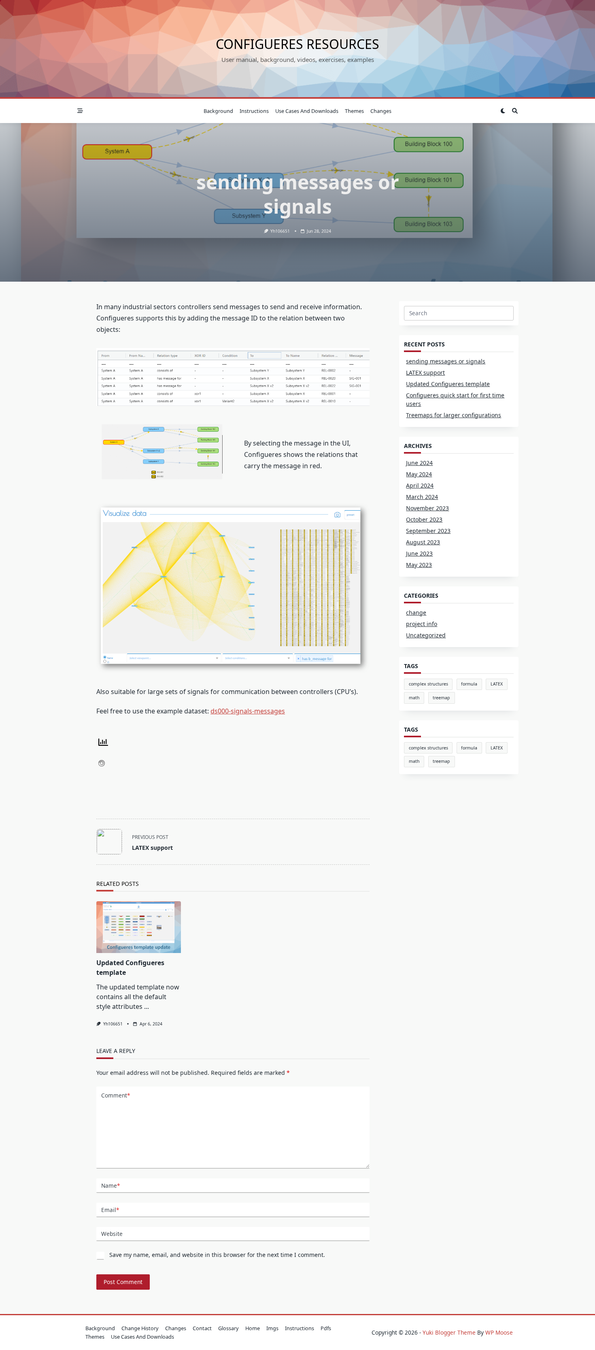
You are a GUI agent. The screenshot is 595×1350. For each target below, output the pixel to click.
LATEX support (425, 372)
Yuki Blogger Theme (449, 1332)
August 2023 (423, 542)
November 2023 (427, 508)
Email (110, 1210)
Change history (140, 1328)
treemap (441, 697)
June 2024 (419, 463)
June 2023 (419, 553)
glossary (228, 1328)
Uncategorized (426, 635)
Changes (380, 111)
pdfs (326, 1328)
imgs (272, 1328)
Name (110, 1185)
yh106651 (280, 231)
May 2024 (419, 474)
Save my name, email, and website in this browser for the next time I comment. (217, 1255)
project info (421, 624)
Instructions (254, 111)
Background (218, 111)
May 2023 (419, 565)
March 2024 (422, 497)
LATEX (497, 684)
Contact (202, 1328)
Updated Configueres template (448, 384)
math (414, 697)
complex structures (428, 684)
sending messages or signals (445, 361)
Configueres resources (297, 44)
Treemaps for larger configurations (453, 415)
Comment (115, 1095)
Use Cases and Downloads (306, 111)
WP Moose (499, 1332)
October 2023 (424, 519)
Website (112, 1234)
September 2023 (428, 531)
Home (252, 1328)
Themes (354, 111)
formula (469, 684)
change (416, 612)
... (146, 1006)
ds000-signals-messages (247, 711)
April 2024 (420, 485)
